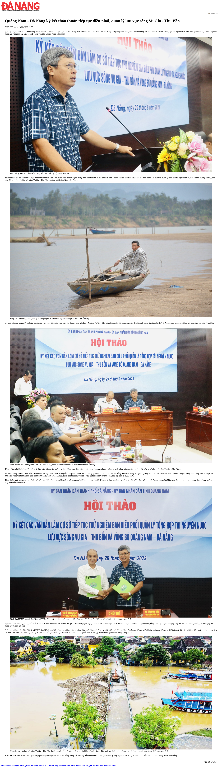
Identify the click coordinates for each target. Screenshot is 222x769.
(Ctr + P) (215, 13)
